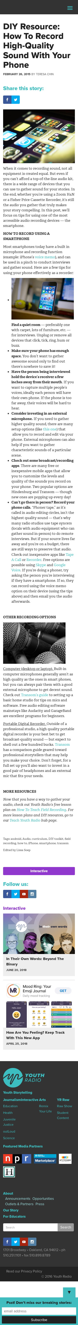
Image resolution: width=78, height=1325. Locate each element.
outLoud (9, 1131)
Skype (41, 565)
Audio (26, 839)
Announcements (17, 1198)
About (8, 1193)
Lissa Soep (23, 850)
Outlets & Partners (19, 1204)
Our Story (11, 1210)
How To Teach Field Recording (41, 809)
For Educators (14, 1216)
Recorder (33, 559)
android (16, 839)
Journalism (12, 1100)
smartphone (47, 843)
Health (8, 1113)
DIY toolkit (55, 839)
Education (10, 1106)
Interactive (39, 871)
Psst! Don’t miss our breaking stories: (39, 1302)
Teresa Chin (45, 74)
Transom (62, 744)
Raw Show (64, 1106)
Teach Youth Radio (25, 820)
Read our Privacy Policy (24, 1271)
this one (50, 429)
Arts (42, 1100)
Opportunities (43, 1198)
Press (40, 1204)
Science (9, 1138)
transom (63, 843)
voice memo (45, 257)
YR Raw (63, 1100)
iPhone (33, 843)
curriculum (39, 839)
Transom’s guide (34, 695)
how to (22, 843)
